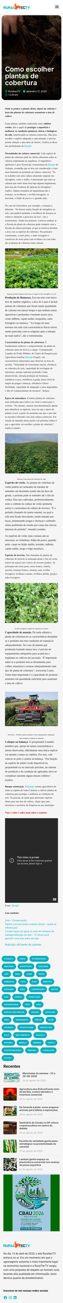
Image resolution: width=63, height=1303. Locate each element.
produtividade (27, 1027)
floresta (8, 959)
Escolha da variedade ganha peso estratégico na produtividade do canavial (38, 1143)
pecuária (8, 1043)
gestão (54, 989)
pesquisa (40, 1035)
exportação (26, 966)
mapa (6, 1020)
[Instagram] (10, 1298)
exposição (50, 1012)
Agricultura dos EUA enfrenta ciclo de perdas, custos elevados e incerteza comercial (39, 1092)
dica (6, 997)
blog (34, 982)
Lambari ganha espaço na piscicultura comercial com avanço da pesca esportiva (39, 1162)
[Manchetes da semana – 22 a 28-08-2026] (11, 1077)
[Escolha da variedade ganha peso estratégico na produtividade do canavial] (10, 1146)
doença (18, 997)
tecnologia (48, 1050)
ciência (38, 1020)
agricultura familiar (14, 1012)
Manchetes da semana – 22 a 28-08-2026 (39, 1075)
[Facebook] (5, 1298)
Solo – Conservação (16, 920)
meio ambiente (22, 1035)
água (22, 989)
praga (41, 974)
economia (9, 989)
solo (6, 1035)
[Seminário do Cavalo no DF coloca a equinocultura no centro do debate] (10, 1127)
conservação (38, 989)
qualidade (43, 966)
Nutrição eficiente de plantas (23, 944)
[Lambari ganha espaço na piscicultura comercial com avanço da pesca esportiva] (10, 1164)
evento (51, 1043)
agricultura (46, 1027)
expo (38, 1004)
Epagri (27, 145)
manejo (23, 1043)
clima (51, 1020)
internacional (39, 959)
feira (27, 1004)
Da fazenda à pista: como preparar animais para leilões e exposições (39, 1108)
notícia (7, 1058)
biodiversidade (11, 1004)
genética (47, 982)
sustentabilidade (12, 1050)
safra (22, 959)
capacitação (34, 997)
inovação (8, 1027)
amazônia (9, 966)
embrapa (37, 1043)
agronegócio (21, 1020)
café (6, 974)
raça (17, 974)
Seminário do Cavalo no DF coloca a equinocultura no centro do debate (38, 1125)
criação (35, 1012)
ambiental (9, 982)
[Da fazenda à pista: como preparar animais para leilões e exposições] (10, 1111)
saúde (29, 974)
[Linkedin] (15, 1298)
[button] (57, 6)
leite (23, 982)
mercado (32, 1050)
